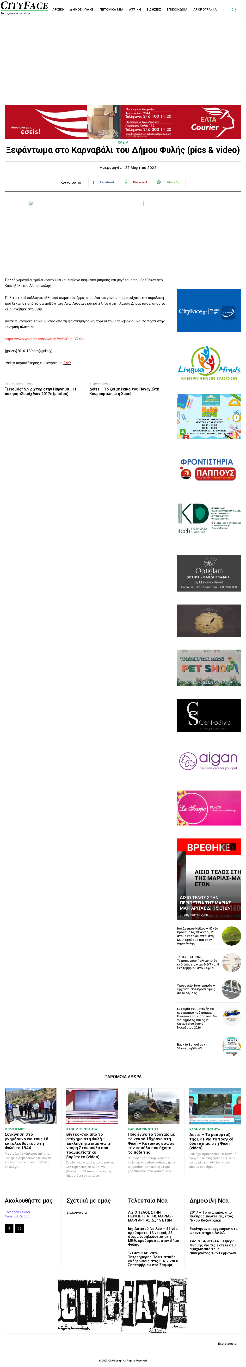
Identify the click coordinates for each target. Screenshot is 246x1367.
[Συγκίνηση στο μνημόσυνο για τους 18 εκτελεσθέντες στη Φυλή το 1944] (30, 1106)
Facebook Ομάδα (17, 1216)
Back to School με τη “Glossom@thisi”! (192, 1046)
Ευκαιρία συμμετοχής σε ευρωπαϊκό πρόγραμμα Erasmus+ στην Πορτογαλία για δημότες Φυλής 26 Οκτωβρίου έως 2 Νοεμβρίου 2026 (197, 1018)
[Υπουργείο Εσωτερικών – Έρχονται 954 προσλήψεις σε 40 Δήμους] (231, 989)
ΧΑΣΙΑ (123, 142)
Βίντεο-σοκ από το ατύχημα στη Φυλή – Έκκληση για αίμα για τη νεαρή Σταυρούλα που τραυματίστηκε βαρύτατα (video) (88, 1145)
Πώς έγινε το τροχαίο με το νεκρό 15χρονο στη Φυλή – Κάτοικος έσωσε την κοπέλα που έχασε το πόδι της (151, 1143)
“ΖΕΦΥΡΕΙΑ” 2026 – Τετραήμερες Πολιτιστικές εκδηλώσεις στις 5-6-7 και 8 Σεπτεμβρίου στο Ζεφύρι (198, 962)
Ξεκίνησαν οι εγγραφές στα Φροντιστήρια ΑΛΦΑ (214, 1231)
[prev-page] (224, 846)
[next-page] (232, 846)
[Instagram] (19, 1228)
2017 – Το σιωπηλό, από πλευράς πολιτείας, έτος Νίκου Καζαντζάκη (211, 1216)
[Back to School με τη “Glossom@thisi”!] (231, 1046)
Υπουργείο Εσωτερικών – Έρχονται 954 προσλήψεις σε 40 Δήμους (196, 989)
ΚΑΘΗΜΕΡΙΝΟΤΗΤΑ (81, 1129)
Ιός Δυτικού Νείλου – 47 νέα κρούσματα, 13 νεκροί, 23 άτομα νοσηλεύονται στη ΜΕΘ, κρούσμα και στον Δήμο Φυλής (197, 936)
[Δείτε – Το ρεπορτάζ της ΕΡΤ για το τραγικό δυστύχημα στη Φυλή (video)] (215, 1106)
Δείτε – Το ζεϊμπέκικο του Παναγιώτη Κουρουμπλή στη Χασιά (124, 391)
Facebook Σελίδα (17, 1212)
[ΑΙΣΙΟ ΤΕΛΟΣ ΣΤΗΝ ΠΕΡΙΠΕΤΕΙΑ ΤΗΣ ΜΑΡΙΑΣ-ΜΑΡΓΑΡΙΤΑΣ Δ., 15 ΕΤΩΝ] (209, 879)
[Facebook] (9, 1228)
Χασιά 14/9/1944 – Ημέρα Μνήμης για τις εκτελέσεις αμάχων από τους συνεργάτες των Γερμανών (213, 1247)
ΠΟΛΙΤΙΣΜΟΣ (15, 1129)
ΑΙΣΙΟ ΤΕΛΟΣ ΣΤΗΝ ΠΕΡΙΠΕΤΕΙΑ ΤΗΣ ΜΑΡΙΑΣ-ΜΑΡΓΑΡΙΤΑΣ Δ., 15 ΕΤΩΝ (206, 902)
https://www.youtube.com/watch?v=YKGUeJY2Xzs (45, 339)
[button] (233, 9)
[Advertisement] (123, 52)
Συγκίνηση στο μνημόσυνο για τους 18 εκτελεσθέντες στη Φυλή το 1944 (26, 1141)
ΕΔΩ (67, 363)
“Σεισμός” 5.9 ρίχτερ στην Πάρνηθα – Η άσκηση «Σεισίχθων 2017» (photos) (40, 391)
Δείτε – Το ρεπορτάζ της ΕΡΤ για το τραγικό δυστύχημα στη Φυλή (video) (211, 1141)
